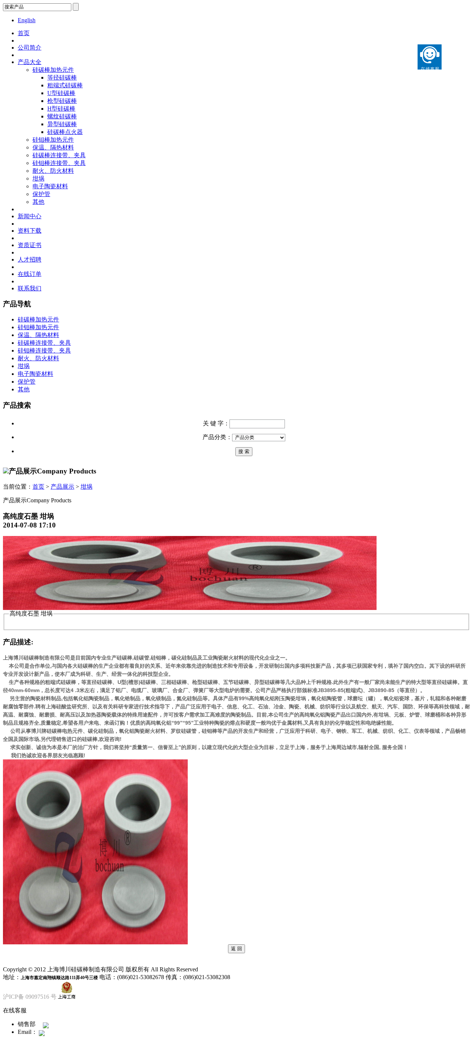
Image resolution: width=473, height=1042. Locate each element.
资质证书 (29, 245)
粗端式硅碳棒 (65, 85)
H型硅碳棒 (61, 108)
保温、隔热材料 (53, 147)
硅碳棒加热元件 (53, 70)
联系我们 (29, 288)
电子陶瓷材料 (50, 186)
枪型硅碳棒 (62, 101)
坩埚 (38, 178)
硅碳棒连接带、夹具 (59, 155)
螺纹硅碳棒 (62, 116)
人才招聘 (29, 259)
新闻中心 (29, 216)
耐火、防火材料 (53, 171)
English (26, 20)
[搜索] (243, 451)
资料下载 (29, 230)
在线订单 (29, 274)
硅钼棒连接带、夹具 (59, 163)
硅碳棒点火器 (65, 132)
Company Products (66, 471)
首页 (24, 33)
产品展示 (62, 486)
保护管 (41, 194)
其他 (38, 202)
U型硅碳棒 (61, 93)
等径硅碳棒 (62, 77)
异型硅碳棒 (62, 124)
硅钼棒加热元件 (53, 139)
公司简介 (29, 47)
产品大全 (29, 62)
